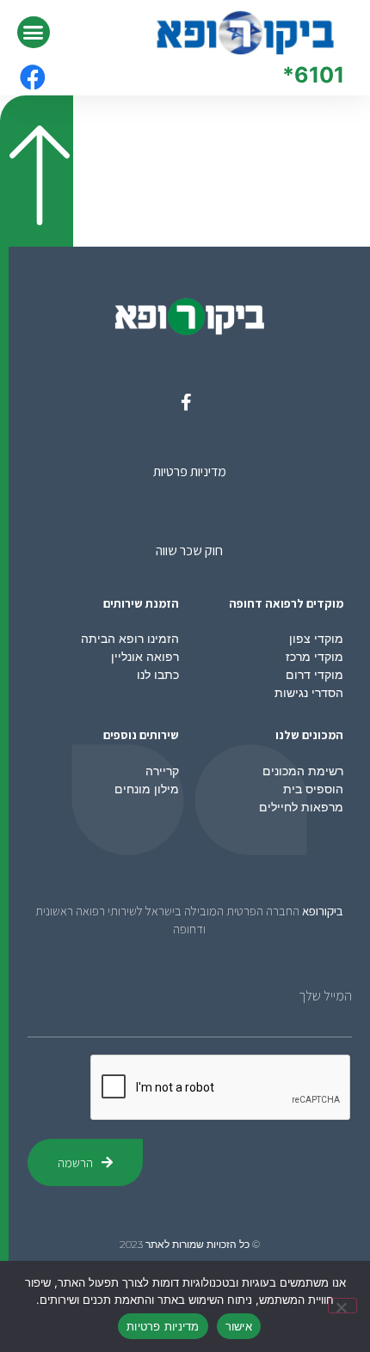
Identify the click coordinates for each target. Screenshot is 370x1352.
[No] (342, 1305)
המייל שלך (325, 996)
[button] (33, 32)
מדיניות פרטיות (189, 471)
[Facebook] (33, 77)
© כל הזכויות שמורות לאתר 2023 (190, 1244)
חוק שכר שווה (189, 550)
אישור (238, 1326)
